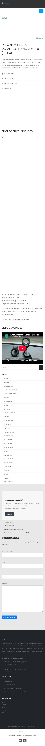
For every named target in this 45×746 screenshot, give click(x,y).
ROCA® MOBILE (8, 459)
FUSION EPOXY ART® (9, 432)
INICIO (3, 702)
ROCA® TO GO (8, 463)
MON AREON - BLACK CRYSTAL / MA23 (15, 662)
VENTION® (7, 478)
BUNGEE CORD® (8, 405)
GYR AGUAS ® (8, 440)
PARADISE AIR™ (8, 455)
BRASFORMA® (8, 401)
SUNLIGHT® (7, 470)
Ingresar (9, 514)
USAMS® (6, 474)
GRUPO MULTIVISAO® (10, 436)
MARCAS (4, 710)
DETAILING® (7, 409)
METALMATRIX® (8, 447)
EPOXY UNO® (7, 424)
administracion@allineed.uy (13, 529)
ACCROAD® (7, 382)
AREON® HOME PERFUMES (11, 394)
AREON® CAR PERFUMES (11, 390)
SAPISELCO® (7, 467)
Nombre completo (7, 551)
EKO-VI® (6, 417)
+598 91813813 (9, 522)
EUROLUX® (7, 428)
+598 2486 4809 (9, 526)
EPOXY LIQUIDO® (8, 421)
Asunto (4, 573)
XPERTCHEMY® (8, 482)
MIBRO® (6, 451)
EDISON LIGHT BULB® (10, 413)
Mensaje (4, 584)
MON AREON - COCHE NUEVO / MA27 (15, 669)
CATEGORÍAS (5, 705)
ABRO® (6, 378)
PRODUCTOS (5, 707)
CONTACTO (4, 712)
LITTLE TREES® (8, 444)
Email (3, 562)
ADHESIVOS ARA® (9, 386)
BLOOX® (6, 398)
